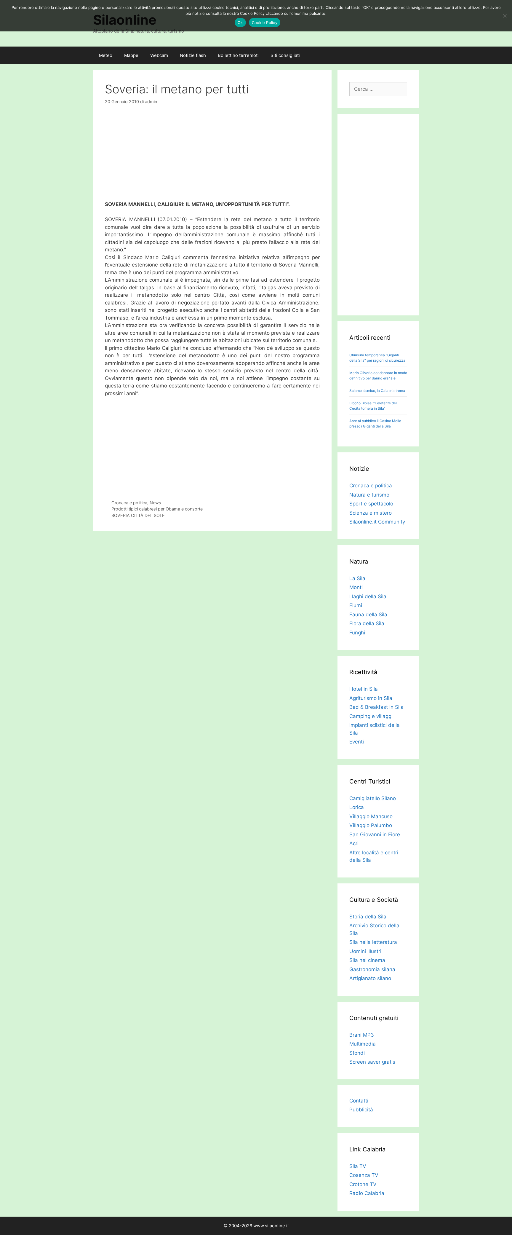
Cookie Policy (264, 22)
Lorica (356, 807)
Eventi (356, 742)
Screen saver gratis (372, 1062)
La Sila (357, 578)
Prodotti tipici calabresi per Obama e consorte (157, 508)
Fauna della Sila (368, 615)
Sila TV (357, 1166)
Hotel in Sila (363, 689)
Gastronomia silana (372, 969)
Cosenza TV (363, 1175)
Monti (356, 587)
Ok (240, 22)
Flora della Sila (366, 623)
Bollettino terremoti (238, 55)
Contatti (358, 1101)
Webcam (159, 55)
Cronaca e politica (129, 502)
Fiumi (355, 605)
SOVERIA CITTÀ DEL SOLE (138, 515)
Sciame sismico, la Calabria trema (377, 390)
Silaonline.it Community (377, 522)
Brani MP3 (361, 1035)
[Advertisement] (212, 156)
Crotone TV (363, 1184)
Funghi (357, 633)
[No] (505, 16)
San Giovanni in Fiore (374, 834)
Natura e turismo (369, 495)
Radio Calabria (366, 1193)
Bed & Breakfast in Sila (376, 707)
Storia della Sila (367, 917)
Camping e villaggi (371, 716)
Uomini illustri (365, 951)
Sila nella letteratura (373, 942)
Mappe (131, 55)
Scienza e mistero (370, 513)
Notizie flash (193, 55)
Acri (354, 843)
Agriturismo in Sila (370, 698)
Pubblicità (361, 1110)
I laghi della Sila (367, 596)
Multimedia (362, 1044)
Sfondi (357, 1053)
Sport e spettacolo (371, 504)
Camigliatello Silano (372, 798)
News (155, 502)
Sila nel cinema (367, 960)
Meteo (105, 55)
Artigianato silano (370, 978)
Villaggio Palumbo (370, 825)
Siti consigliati (285, 55)
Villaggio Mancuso (371, 816)
